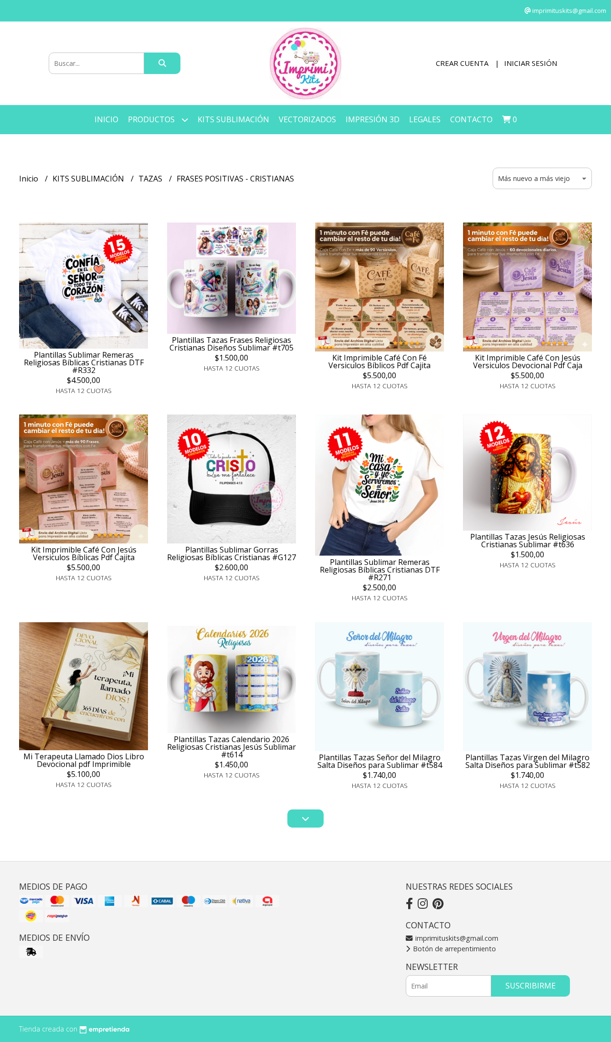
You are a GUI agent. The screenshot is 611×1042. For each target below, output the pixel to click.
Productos (152, 119)
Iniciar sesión (530, 63)
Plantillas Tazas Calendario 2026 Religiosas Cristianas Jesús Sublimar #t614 (231, 747)
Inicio (106, 119)
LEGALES (425, 119)
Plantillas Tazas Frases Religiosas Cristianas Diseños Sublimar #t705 (231, 344)
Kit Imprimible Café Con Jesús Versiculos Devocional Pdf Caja (527, 361)
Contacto (471, 119)
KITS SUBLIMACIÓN (233, 119)
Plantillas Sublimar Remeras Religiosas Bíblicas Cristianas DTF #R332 (84, 362)
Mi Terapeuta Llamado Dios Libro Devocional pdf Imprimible (83, 760)
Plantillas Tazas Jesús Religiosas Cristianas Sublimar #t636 (527, 541)
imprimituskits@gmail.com (455, 938)
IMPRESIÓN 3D (373, 119)
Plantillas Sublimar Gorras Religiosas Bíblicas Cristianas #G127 (231, 553)
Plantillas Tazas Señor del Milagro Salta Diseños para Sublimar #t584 (379, 761)
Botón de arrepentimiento (453, 948)
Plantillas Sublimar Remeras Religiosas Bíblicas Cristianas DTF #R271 (380, 570)
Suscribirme (531, 985)
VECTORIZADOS (307, 119)
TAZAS (151, 178)
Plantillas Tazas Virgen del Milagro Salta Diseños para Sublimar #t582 (527, 761)
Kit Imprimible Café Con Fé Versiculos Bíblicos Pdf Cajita (379, 361)
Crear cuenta (462, 63)
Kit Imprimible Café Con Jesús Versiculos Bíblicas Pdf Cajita (84, 553)
